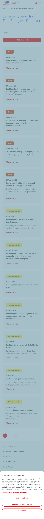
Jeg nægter (22, 511)
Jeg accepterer (22, 498)
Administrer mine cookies (22, 504)
